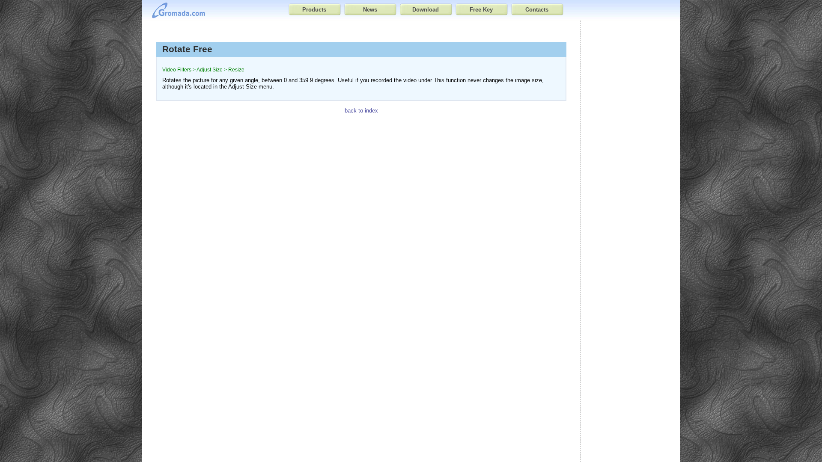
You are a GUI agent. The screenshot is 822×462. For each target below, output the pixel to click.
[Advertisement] (630, 161)
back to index (361, 110)
